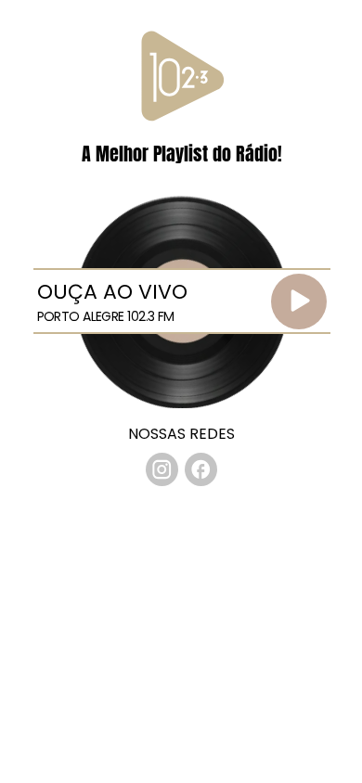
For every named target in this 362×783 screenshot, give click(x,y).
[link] (162, 469)
